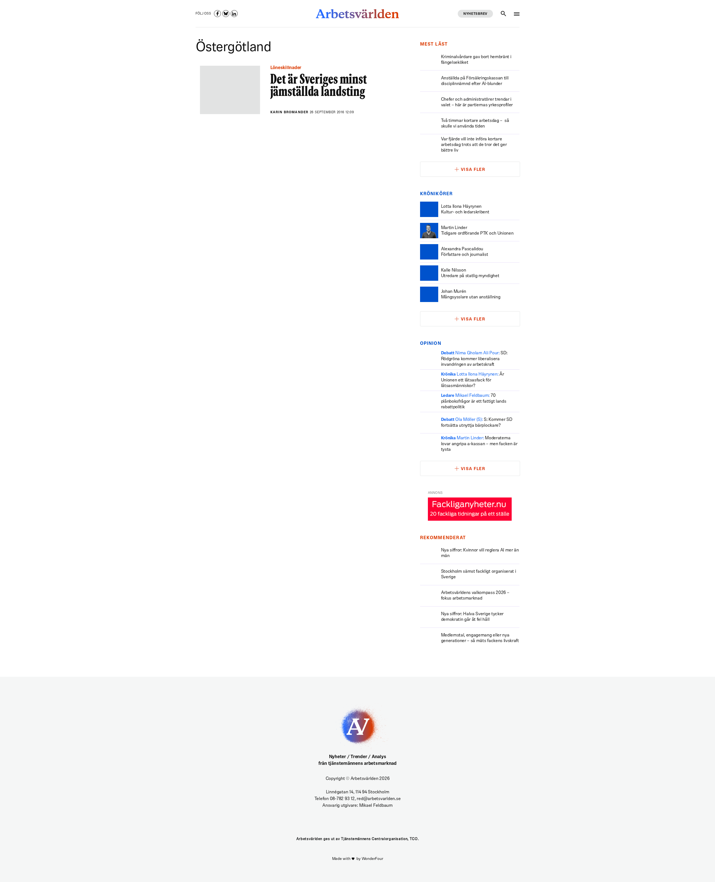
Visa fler (473, 170)
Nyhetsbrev (475, 14)
